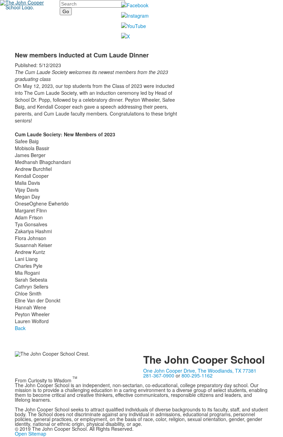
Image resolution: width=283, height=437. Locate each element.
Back (20, 328)
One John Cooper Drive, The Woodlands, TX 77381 (199, 370)
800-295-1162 (197, 375)
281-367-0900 (158, 375)
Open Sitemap (30, 433)
